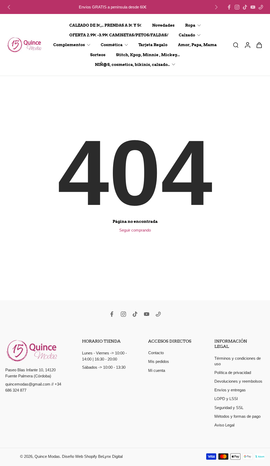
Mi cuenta (156, 370)
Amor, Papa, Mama (197, 44)
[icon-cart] (259, 44)
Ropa (190, 25)
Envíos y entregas (230, 390)
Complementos (69, 44)
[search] (236, 45)
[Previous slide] (9, 7)
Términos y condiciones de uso (237, 361)
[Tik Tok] (245, 7)
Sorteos (97, 54)
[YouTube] (253, 7)
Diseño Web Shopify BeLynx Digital (92, 456)
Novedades (163, 25)
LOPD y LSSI (226, 398)
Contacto (156, 352)
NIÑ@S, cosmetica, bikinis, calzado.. (132, 64)
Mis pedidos (158, 361)
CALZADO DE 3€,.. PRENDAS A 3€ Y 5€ (105, 25)
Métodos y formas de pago (237, 416)
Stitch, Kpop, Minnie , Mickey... (148, 54)
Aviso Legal (224, 425)
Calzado (187, 34)
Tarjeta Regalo (152, 44)
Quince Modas (47, 456)
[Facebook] (229, 7)
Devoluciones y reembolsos (238, 381)
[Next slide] (216, 7)
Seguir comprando (135, 230)
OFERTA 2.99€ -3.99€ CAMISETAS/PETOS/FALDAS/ (118, 34)
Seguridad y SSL (228, 407)
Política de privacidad (232, 372)
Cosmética (112, 44)
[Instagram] (237, 7)
